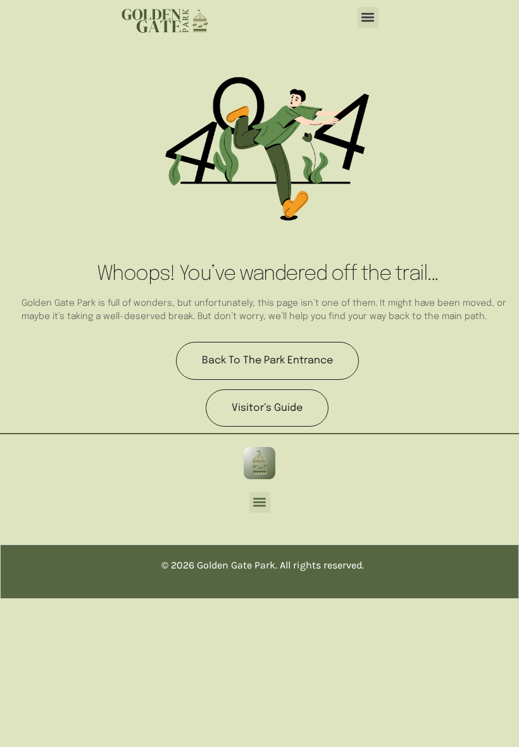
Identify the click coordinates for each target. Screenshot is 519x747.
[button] (368, 17)
